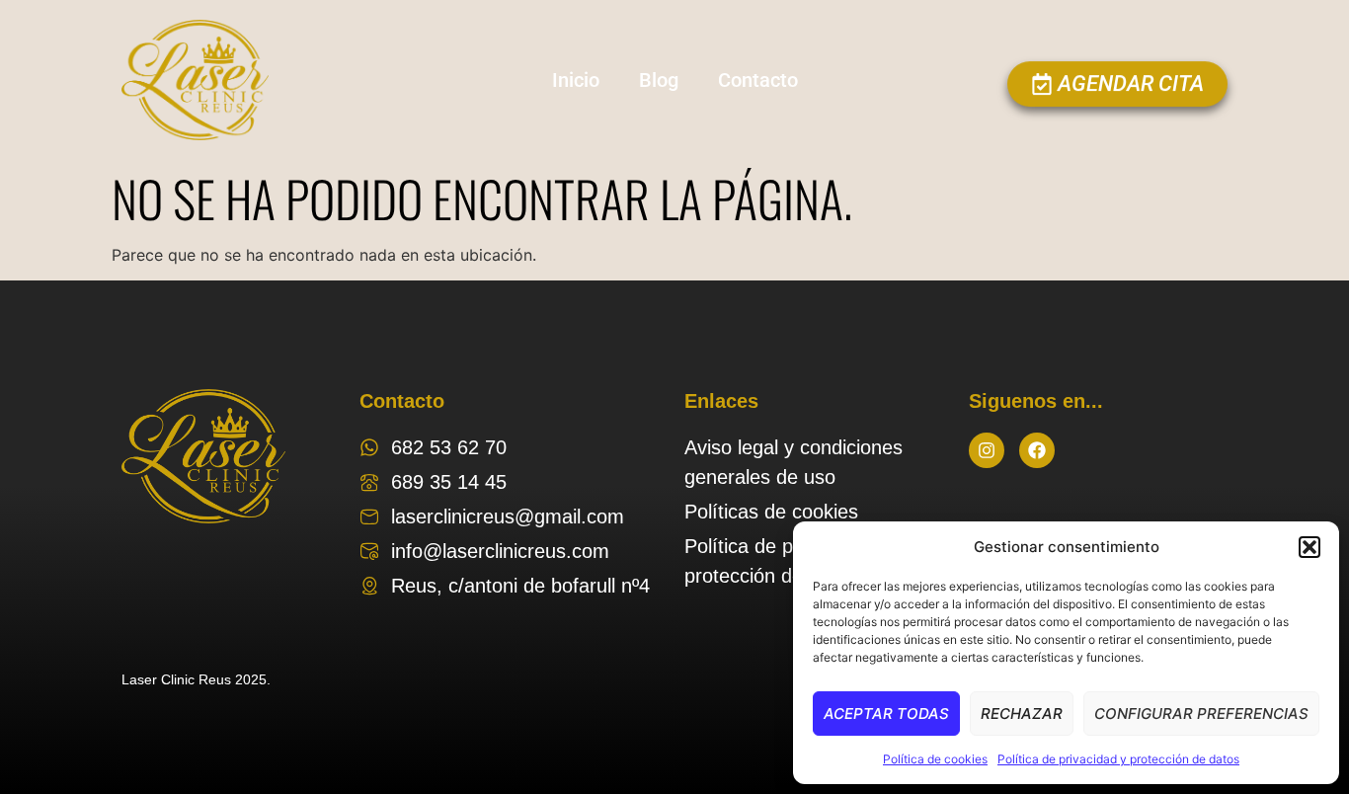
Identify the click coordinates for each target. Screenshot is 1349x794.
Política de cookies (935, 759)
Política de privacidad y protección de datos (1118, 759)
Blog (658, 80)
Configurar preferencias (1201, 713)
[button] (1309, 547)
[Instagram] (986, 450)
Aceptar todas (886, 713)
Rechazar (1022, 713)
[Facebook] (1037, 450)
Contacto (758, 80)
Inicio (575, 80)
